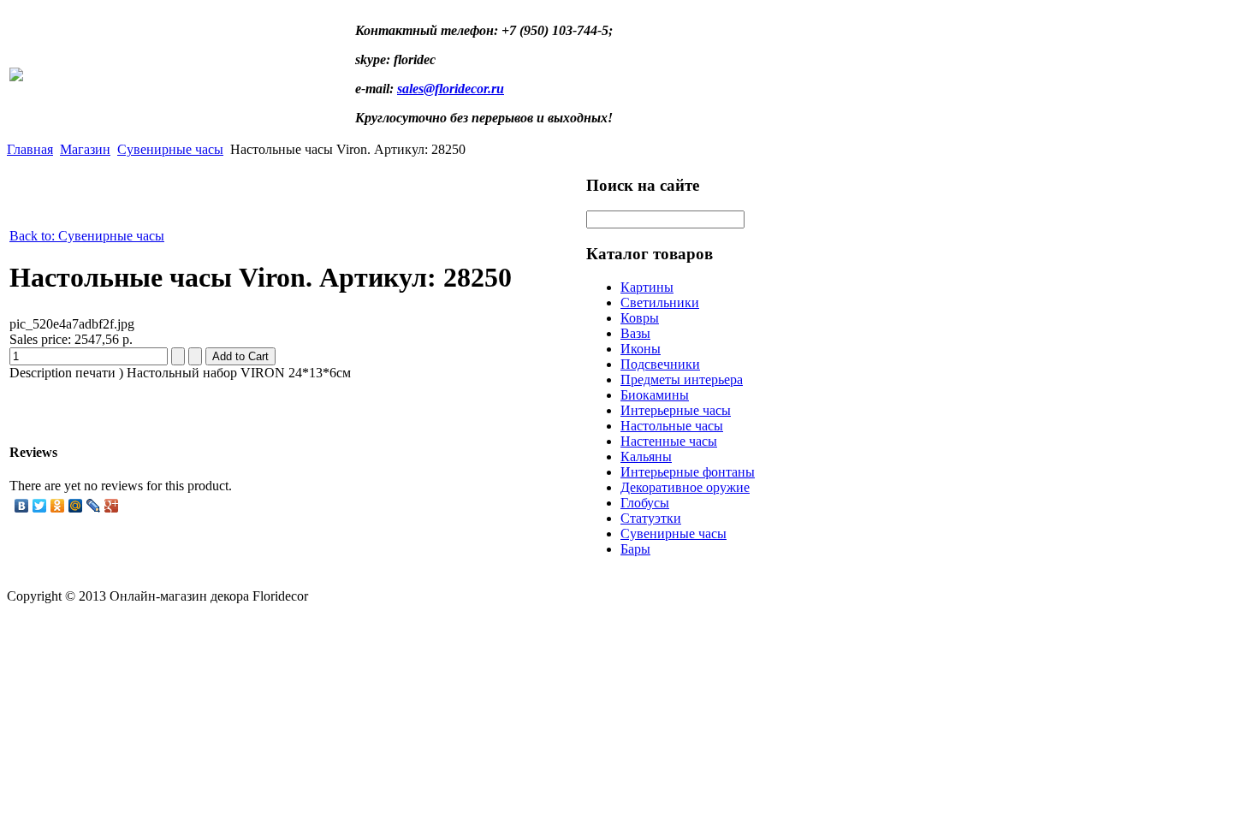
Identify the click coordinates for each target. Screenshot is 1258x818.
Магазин (85, 149)
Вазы (635, 333)
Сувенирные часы (170, 149)
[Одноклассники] (58, 506)
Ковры (639, 318)
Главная (30, 149)
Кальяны (646, 456)
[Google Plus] (112, 506)
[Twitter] (40, 506)
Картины (647, 287)
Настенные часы (668, 441)
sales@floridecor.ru (450, 88)
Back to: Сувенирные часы (86, 235)
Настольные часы (671, 425)
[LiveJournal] (94, 506)
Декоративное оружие (685, 487)
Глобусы (644, 502)
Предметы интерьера (681, 379)
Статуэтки (650, 518)
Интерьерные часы (675, 410)
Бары (635, 549)
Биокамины (654, 395)
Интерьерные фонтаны (687, 472)
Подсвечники (660, 364)
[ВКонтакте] (22, 506)
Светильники (659, 302)
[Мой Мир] (76, 506)
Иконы (640, 348)
